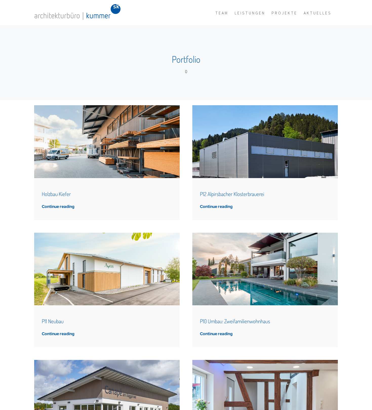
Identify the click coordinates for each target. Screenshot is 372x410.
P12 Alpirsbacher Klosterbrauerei (232, 193)
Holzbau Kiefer (56, 193)
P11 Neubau (53, 321)
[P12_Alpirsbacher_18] (265, 107)
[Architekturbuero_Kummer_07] (265, 362)
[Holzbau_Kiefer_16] (107, 107)
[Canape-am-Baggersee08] (107, 362)
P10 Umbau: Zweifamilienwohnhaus (235, 321)
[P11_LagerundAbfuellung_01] (107, 235)
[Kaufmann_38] (265, 235)
